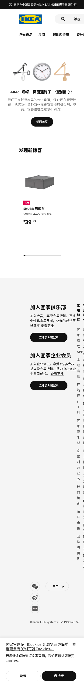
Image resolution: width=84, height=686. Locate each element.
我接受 (59, 676)
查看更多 (47, 325)
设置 (23, 676)
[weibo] (35, 597)
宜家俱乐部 (78, 431)
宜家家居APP (80, 340)
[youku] (35, 608)
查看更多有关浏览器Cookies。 (41, 646)
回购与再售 (78, 547)
